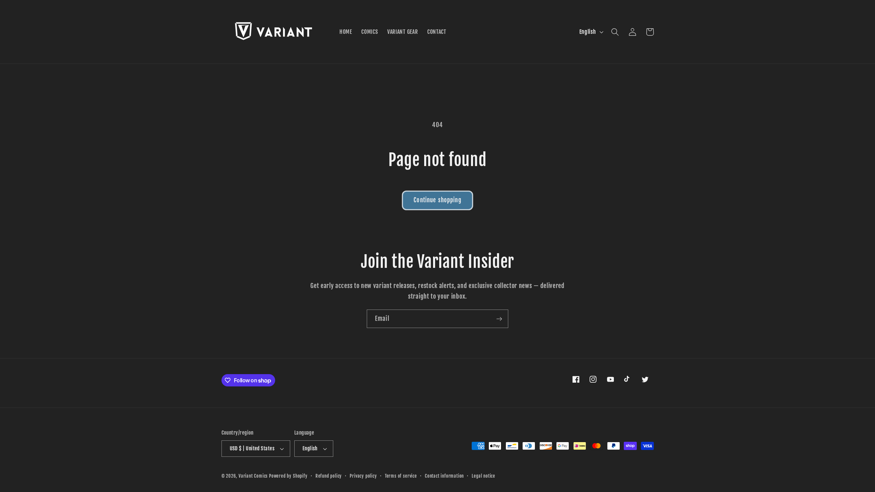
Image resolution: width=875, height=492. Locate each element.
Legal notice (483, 476)
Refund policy (328, 476)
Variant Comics (253, 476)
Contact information (444, 476)
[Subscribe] (499, 319)
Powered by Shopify (288, 476)
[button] (615, 32)
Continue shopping (437, 200)
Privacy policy (363, 476)
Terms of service (401, 476)
